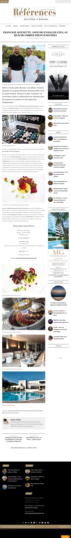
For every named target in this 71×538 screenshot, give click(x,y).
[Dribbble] (39, 523)
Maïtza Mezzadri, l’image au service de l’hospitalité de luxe (61, 191)
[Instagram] (48, 523)
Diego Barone (19, 411)
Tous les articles (50, 26)
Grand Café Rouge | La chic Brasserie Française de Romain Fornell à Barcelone (15, 479)
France (27, 38)
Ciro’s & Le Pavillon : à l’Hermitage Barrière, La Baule (60, 313)
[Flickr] (28, 523)
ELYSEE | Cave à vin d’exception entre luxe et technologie (60, 329)
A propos (62, 26)
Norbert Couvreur (14, 413)
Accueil (8, 26)
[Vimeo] (34, 523)
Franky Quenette (38, 411)
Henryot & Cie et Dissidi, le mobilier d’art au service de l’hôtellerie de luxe (61, 148)
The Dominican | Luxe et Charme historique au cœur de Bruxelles (60, 200)
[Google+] (37, 523)
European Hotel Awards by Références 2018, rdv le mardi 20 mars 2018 (13, 439)
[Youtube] (31, 523)
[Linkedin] (42, 523)
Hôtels (15, 26)
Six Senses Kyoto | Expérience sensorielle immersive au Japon (60, 165)
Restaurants (25, 26)
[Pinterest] (45, 523)
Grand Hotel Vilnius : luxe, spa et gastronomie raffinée (61, 174)
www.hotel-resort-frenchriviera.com (26, 258)
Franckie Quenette (28, 411)
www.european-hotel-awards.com (34, 513)
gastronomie (5, 413)
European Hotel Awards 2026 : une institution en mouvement (60, 139)
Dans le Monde (36, 26)
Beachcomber (11, 411)
